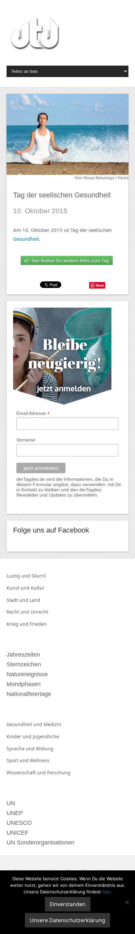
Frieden (38, 624)
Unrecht (39, 612)
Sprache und (21, 748)
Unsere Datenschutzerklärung (67, 920)
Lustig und (19, 576)
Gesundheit (26, 238)
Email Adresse (33, 413)
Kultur (38, 588)
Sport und (18, 760)
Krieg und (18, 624)
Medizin (52, 724)
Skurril (38, 576)
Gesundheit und (25, 724)
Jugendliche (46, 736)
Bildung (44, 748)
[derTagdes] (34, 34)
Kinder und (20, 736)
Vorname (25, 439)
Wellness (39, 760)
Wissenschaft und (27, 772)
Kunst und (19, 588)
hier (106, 891)
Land (34, 600)
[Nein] (127, 902)
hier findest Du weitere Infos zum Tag (69, 260)
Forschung (58, 772)
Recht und (18, 612)
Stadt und (18, 600)
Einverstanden (68, 904)
